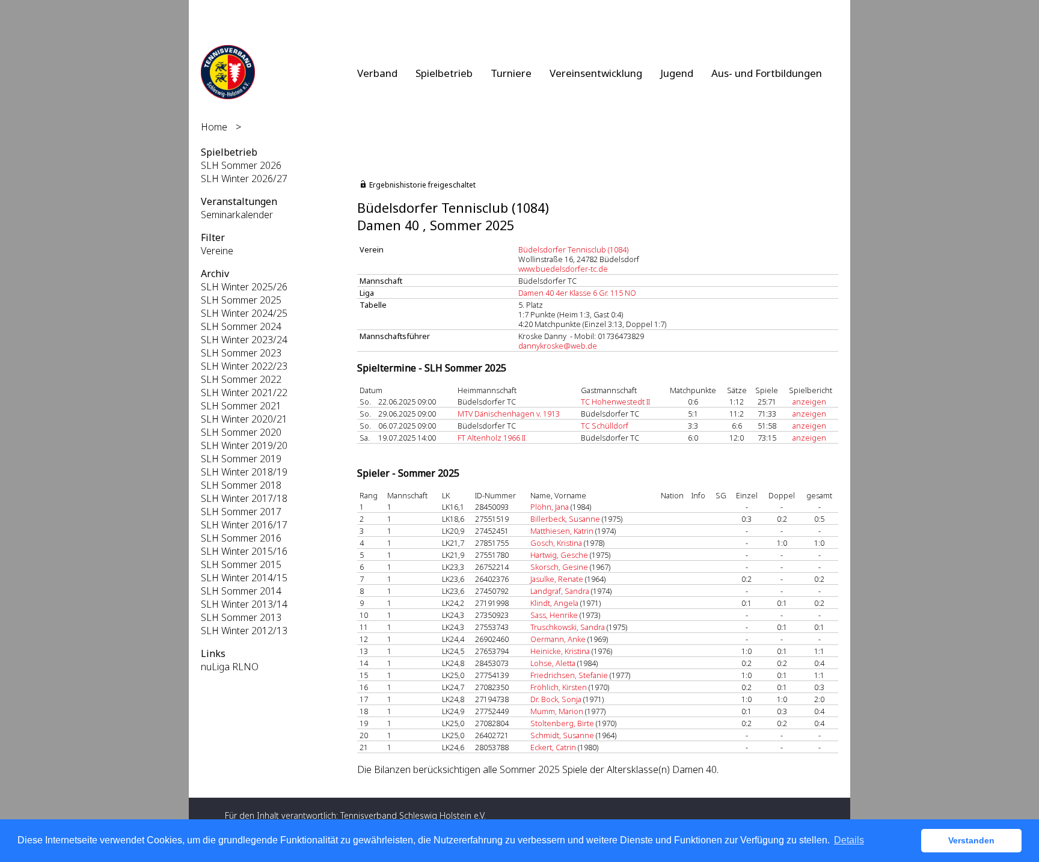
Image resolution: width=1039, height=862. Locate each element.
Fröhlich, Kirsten (558, 687)
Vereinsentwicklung (596, 73)
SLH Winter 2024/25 (244, 313)
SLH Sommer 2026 (241, 165)
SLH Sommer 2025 (241, 300)
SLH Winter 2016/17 (244, 524)
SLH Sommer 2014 (241, 591)
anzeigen (809, 401)
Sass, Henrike (554, 615)
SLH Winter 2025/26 (244, 286)
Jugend (676, 73)
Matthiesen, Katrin (561, 530)
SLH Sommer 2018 (241, 485)
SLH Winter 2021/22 (244, 392)
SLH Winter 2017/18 (244, 498)
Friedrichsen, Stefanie (569, 675)
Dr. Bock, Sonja (555, 699)
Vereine (217, 250)
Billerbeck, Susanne (565, 518)
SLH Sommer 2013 (241, 617)
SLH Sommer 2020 (241, 432)
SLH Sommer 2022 (241, 379)
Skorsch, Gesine (559, 566)
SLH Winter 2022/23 (244, 366)
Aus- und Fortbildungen (766, 73)
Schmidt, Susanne (562, 735)
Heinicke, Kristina (560, 651)
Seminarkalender (237, 214)
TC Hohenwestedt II (615, 401)
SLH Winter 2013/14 (244, 604)
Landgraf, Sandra (559, 590)
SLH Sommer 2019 (241, 458)
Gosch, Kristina (556, 542)
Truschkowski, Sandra (567, 627)
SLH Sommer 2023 (241, 352)
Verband (377, 73)
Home (214, 126)
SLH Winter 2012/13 (244, 630)
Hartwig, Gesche (559, 554)
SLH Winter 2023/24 (244, 339)
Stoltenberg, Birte (562, 723)
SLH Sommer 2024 (241, 326)
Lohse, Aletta (552, 663)
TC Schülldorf (604, 425)
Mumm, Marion (556, 711)
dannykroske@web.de (557, 345)
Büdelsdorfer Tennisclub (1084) (573, 249)
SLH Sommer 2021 (241, 405)
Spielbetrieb (444, 73)
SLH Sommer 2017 (241, 511)
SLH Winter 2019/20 (244, 445)
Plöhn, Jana (549, 506)
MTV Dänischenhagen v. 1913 (509, 413)
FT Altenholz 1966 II (492, 437)
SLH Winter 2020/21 (244, 419)
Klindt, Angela (554, 603)
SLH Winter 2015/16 (244, 551)
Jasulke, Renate (556, 578)
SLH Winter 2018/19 (244, 471)
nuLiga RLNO (230, 666)
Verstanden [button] (971, 840)
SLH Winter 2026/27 (244, 178)
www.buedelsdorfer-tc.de (563, 268)
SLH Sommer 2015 (241, 564)
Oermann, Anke (558, 639)
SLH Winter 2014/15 (244, 577)
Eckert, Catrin (553, 747)
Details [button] (849, 840)
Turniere (511, 73)
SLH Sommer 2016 (241, 538)
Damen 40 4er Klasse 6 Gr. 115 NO (577, 292)
